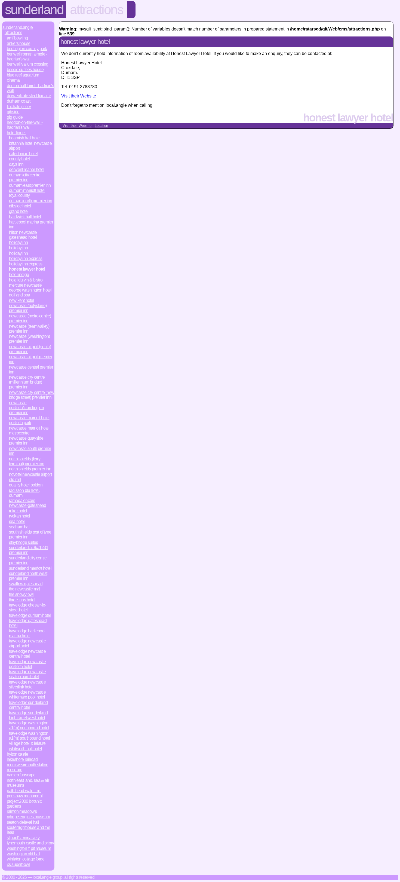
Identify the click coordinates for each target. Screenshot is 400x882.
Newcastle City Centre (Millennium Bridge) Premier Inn (27, 382)
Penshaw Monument (24, 796)
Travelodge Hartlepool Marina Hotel (27, 633)
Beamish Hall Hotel (25, 138)
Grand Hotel (18, 211)
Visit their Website (78, 96)
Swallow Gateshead (25, 583)
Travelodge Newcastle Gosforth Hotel (27, 664)
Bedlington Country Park (27, 48)
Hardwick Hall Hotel (25, 217)
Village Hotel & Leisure (27, 743)
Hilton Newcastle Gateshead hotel (23, 235)
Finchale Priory (19, 106)
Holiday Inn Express (25, 258)
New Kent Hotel (21, 300)
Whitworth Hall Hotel (25, 748)
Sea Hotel (17, 521)
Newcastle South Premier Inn (30, 451)
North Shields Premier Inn (30, 469)
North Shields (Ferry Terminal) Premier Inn (26, 461)
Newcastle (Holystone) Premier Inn (28, 308)
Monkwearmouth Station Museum (27, 767)
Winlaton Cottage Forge (25, 859)
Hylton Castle (17, 754)
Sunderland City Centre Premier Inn (28, 560)
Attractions (96, 9)
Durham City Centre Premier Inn (25, 177)
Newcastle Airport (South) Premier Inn (30, 349)
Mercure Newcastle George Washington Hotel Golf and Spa (30, 290)
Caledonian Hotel (23, 153)
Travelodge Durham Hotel (30, 615)
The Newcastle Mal (24, 589)
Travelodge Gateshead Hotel (28, 623)
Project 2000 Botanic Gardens (24, 803)
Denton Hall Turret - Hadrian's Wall (30, 88)
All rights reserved (79, 877)
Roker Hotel (18, 511)
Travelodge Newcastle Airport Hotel (27, 643)
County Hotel (19, 159)
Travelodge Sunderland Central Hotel (28, 705)
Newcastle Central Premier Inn (31, 369)
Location (101, 126)
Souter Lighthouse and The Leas (28, 830)
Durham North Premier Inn (30, 200)
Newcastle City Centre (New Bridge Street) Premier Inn (31, 395)
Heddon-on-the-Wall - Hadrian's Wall (24, 125)
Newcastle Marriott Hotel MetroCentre (29, 430)
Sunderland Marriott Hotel (30, 568)
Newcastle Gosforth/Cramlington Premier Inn (26, 407)
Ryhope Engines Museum (28, 816)
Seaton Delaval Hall (23, 822)
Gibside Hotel (20, 206)
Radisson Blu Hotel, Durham (24, 493)
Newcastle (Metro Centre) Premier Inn (30, 318)
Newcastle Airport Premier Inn (30, 359)
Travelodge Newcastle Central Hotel (27, 654)
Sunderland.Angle (17, 27)
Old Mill (15, 479)
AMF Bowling (17, 38)
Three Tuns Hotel (22, 600)
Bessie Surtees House (25, 69)
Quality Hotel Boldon (25, 485)
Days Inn (16, 164)
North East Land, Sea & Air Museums (28, 783)
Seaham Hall (19, 527)
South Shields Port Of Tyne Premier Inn (30, 534)
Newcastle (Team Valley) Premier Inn (29, 328)
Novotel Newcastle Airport (30, 474)
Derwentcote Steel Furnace (29, 95)
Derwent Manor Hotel (26, 169)
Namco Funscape (21, 775)
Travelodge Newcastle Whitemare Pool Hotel (27, 694)
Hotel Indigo (19, 274)
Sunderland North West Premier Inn (28, 576)
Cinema (13, 80)
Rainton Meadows (22, 811)
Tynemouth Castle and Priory (30, 843)
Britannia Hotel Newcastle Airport (30, 146)
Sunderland (34, 9)
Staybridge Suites (23, 542)
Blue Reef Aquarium (23, 75)
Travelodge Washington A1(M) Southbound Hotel (29, 735)
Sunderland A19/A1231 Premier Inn (28, 550)
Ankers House (18, 43)
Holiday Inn (18, 242)
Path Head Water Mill (24, 790)
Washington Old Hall (23, 854)
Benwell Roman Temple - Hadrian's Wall (27, 56)
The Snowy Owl (21, 594)
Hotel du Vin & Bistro (25, 280)
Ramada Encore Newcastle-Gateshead (27, 503)
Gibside (13, 111)
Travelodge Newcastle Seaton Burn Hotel (27, 674)
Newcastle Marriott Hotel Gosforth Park (29, 420)
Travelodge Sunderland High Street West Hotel (28, 715)
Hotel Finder (16, 132)
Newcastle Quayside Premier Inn (26, 440)
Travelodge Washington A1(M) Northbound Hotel (29, 725)
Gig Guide (15, 117)
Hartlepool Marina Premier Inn (31, 224)
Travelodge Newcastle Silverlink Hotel (27, 684)
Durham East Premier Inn (30, 185)
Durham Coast (18, 101)
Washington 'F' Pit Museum (29, 848)
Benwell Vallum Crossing (27, 64)
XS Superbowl (18, 864)
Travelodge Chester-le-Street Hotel (27, 607)
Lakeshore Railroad (22, 759)
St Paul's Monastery (23, 837)
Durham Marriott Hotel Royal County (27, 193)
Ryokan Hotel (19, 516)
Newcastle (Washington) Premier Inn (29, 339)
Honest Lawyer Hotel (27, 269)
